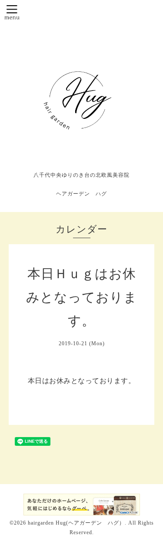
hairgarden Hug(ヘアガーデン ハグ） (76, 523)
